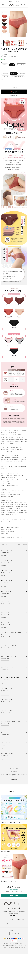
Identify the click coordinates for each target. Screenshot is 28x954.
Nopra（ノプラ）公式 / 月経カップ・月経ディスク (15, 943)
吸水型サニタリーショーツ (8, 881)
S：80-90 (13, 73)
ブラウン (5, 65)
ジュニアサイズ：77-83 (17, 77)
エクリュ (5, 68)
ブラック (13, 68)
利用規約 (5, 947)
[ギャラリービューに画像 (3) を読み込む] (21, 43)
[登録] (23, 923)
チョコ (12, 64)
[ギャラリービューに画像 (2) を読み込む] (14, 43)
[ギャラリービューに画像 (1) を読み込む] (7, 43)
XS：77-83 (6, 74)
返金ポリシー (13, 945)
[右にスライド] (26, 43)
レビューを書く (14, 895)
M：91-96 (23, 74)
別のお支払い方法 (14, 95)
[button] (2, 5)
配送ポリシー (11, 947)
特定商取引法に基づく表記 (20, 947)
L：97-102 (6, 77)
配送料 (5, 56)
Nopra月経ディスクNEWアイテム (10, 822)
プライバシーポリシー (22, 945)
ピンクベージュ (21, 64)
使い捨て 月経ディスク (7, 851)
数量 (2, 80)
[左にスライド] (1, 43)
